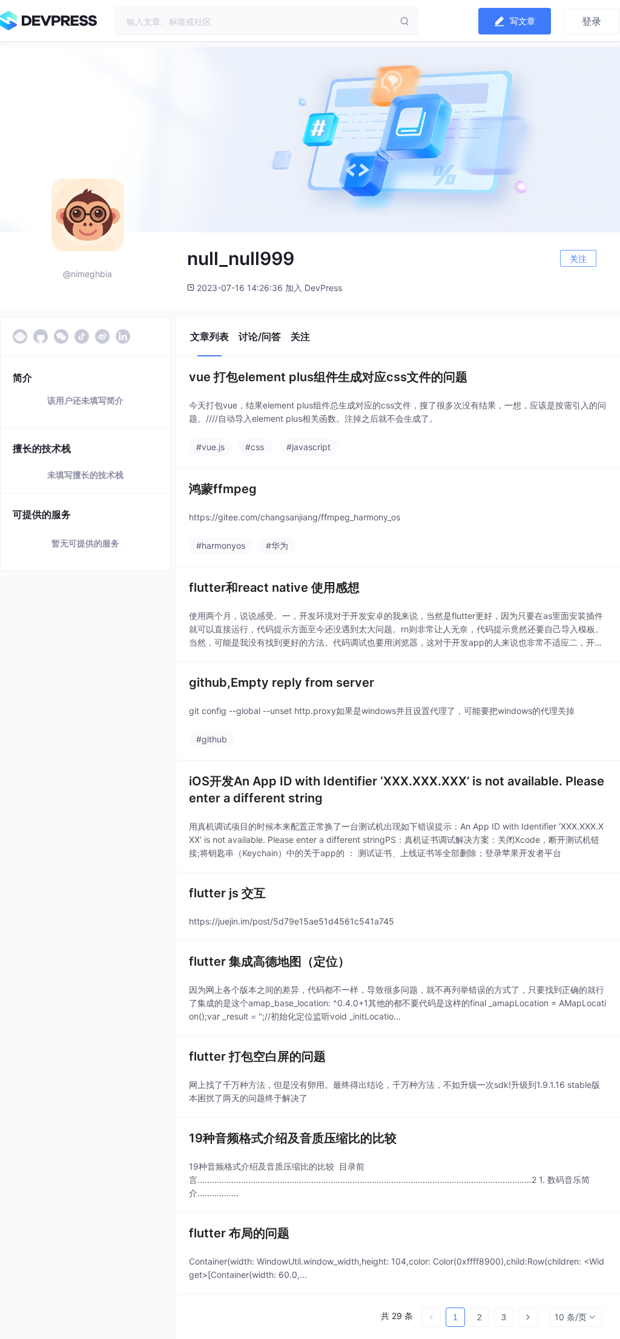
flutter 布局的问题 (239, 1233)
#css (254, 447)
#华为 (277, 545)
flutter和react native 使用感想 (274, 587)
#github (211, 739)
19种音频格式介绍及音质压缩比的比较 (293, 1138)
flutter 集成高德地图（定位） (269, 961)
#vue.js (210, 447)
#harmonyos (220, 545)
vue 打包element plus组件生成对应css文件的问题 (328, 377)
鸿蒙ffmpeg (223, 489)
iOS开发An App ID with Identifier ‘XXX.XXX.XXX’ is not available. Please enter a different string (396, 789)
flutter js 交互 (227, 893)
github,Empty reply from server (281, 682)
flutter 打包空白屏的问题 (257, 1056)
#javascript (308, 447)
